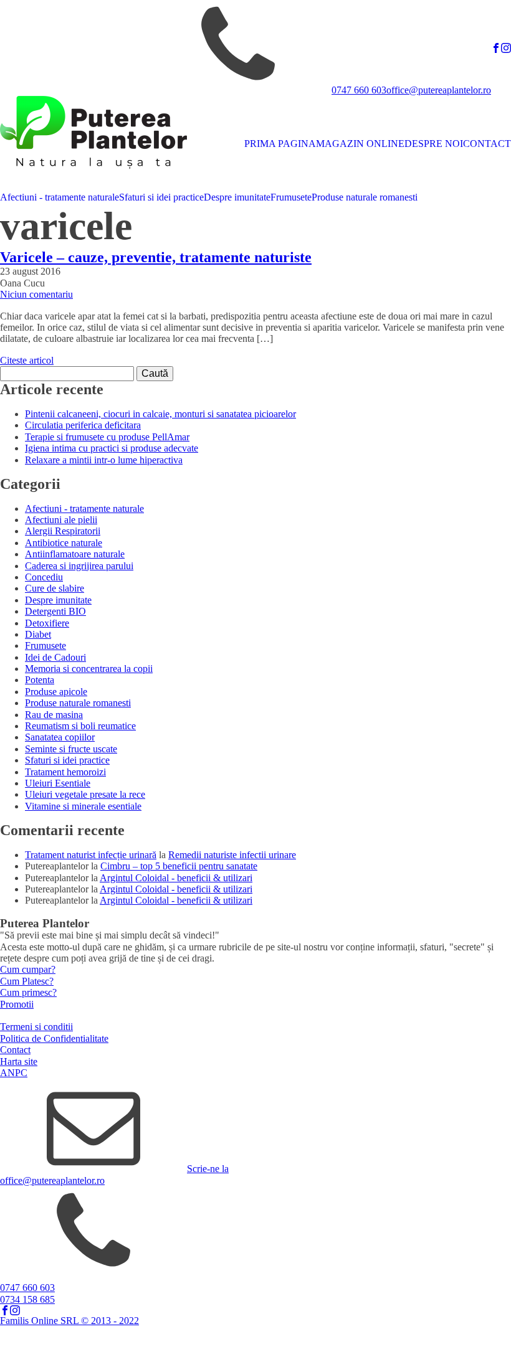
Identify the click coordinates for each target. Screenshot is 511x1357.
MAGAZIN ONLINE (360, 143)
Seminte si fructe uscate (71, 749)
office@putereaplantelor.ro (438, 90)
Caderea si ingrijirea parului (79, 565)
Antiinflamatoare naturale (75, 554)
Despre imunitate (237, 197)
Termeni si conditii (36, 1026)
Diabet (38, 634)
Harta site (18, 1061)
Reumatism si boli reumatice (80, 726)
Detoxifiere (47, 623)
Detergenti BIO (55, 611)
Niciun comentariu (36, 294)
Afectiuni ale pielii (61, 519)
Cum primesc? (28, 992)
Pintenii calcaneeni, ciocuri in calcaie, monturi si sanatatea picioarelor (160, 414)
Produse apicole (56, 691)
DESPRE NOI (433, 143)
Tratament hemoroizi (65, 772)
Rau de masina (54, 714)
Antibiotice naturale (63, 542)
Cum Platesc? (27, 981)
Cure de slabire (54, 588)
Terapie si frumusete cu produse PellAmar (107, 437)
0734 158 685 (27, 1299)
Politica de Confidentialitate (54, 1038)
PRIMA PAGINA (280, 143)
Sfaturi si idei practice (161, 197)
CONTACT (487, 143)
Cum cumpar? (27, 969)
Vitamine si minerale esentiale (83, 806)
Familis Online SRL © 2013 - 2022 (69, 1320)
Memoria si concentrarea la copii (89, 668)
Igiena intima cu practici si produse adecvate (111, 448)
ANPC (13, 1072)
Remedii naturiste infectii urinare (232, 854)
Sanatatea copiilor (60, 737)
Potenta (39, 679)
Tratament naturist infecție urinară (90, 854)
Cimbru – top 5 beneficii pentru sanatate (178, 866)
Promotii (17, 1004)
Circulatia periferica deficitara (83, 425)
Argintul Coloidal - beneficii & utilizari (176, 877)
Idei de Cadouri (55, 657)
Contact (15, 1049)
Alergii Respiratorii (62, 531)
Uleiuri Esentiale (57, 783)
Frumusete (291, 197)
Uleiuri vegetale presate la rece (85, 794)
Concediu (44, 577)
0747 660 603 (359, 90)
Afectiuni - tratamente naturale (59, 197)
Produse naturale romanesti (365, 197)
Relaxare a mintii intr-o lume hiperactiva (104, 460)
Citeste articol (27, 360)
